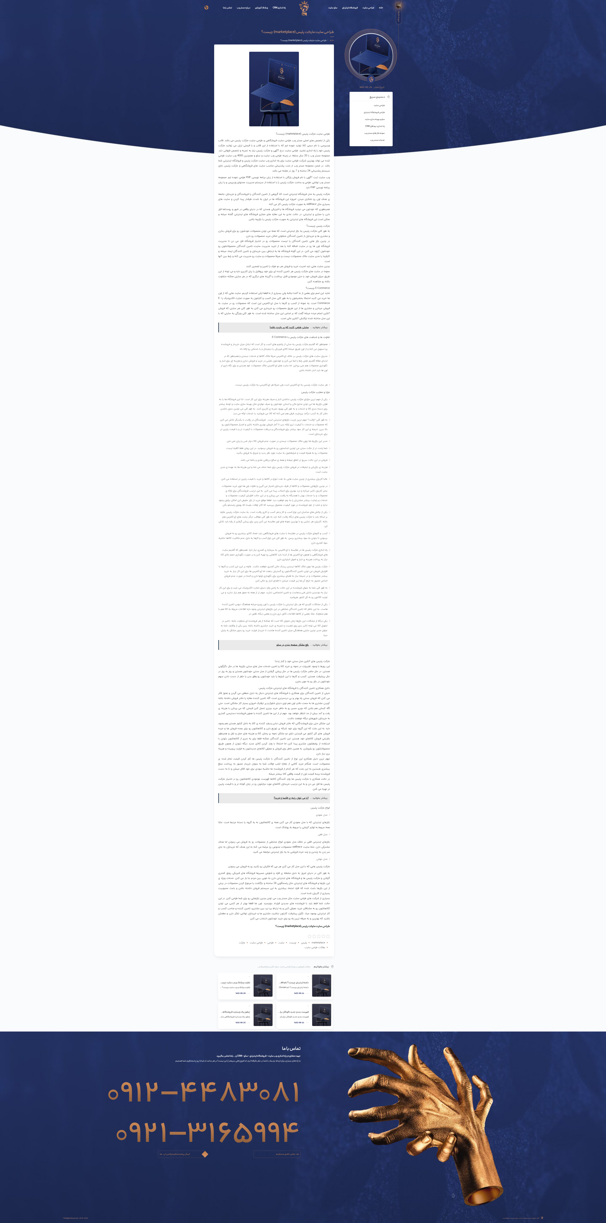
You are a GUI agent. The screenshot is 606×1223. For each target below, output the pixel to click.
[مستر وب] (304, 8)
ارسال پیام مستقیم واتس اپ (176, 1154)
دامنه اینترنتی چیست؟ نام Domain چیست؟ (293, 983)
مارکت (242, 942)
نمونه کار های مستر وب (374, 133)
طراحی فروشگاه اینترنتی (374, 112)
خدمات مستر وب (377, 140)
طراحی (270, 942)
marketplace (318, 942)
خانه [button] (332, 40)
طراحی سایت (368, 8)
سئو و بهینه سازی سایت (375, 119)
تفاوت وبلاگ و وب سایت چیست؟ (234, 983)
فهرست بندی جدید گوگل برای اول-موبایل (293, 1012)
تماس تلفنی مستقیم (285, 1154)
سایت (281, 942)
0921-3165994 (208, 1127)
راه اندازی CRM (279, 8)
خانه (381, 8)
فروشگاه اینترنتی (350, 8)
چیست (292, 942)
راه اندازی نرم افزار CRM (375, 126)
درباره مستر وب (243, 8)
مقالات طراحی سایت (315, 947)
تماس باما (227, 8)
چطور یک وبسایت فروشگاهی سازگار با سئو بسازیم (234, 1012)
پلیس (304, 942)
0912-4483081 (204, 1086)
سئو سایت (332, 8)
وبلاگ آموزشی (261, 8)
